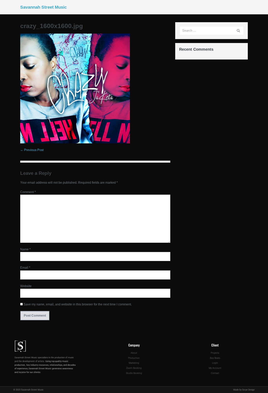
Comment (28, 192)
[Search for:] (211, 30)
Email (25, 267)
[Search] (238, 30)
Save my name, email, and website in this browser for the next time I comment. (78, 304)
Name (25, 249)
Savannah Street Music (43, 7)
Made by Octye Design (244, 389)
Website (26, 286)
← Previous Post (32, 150)
